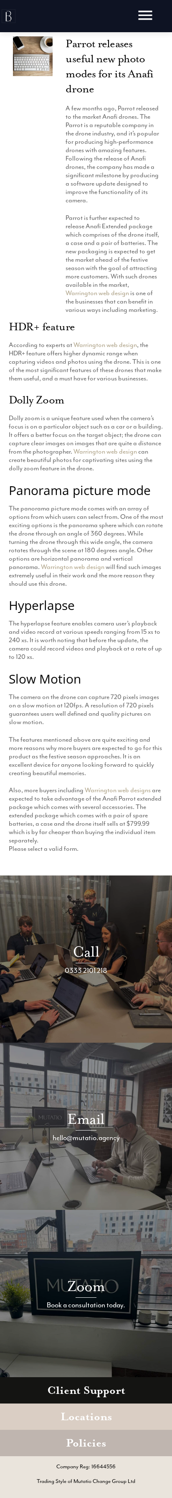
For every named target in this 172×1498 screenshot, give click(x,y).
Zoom (86, 1286)
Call (86, 951)
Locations (86, 1417)
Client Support (86, 1390)
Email (85, 1119)
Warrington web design (97, 293)
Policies (86, 1443)
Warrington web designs (118, 790)
